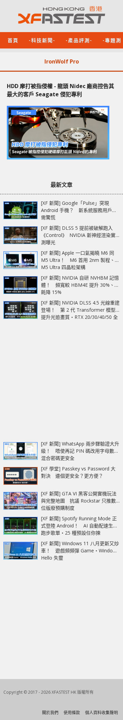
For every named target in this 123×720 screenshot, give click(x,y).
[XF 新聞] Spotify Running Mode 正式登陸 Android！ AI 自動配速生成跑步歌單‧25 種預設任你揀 (79, 525)
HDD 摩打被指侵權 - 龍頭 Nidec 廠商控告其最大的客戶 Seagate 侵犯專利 (60, 90)
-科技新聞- (42, 39)
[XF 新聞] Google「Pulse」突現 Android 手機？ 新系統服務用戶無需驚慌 (79, 210)
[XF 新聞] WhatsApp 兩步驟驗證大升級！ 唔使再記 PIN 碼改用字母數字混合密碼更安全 (80, 450)
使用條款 (72, 713)
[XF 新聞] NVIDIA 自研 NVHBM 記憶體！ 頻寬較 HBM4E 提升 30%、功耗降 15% (80, 284)
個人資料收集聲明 (101, 713)
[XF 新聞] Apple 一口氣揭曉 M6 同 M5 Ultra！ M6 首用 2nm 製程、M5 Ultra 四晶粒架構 (78, 260)
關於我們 (50, 713)
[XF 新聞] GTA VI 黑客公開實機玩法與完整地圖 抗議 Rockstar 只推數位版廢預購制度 (79, 500)
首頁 (13, 39)
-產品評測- (79, 39)
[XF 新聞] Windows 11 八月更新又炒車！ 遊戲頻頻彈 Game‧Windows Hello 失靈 (80, 550)
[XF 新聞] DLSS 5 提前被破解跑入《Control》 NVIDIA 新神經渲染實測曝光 (78, 235)
